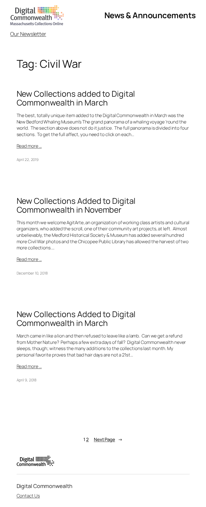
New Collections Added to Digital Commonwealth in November (76, 205)
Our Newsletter (28, 33)
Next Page (108, 439)
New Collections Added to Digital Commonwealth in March (76, 319)
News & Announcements (150, 15)
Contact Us (28, 496)
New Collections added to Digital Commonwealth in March (76, 98)
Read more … (29, 146)
